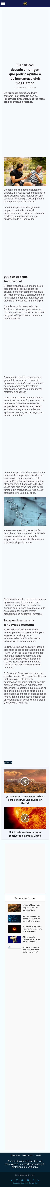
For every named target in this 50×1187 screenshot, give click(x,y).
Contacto (16, 1183)
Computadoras (27, 1155)
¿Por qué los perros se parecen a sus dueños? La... (31, 907)
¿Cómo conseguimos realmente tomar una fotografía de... (32, 928)
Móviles (38, 1155)
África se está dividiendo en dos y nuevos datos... (31, 939)
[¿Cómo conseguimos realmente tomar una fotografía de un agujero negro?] (15, 929)
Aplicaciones (15, 1155)
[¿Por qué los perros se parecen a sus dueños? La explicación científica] (15, 908)
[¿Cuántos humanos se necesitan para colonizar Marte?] (15, 1046)
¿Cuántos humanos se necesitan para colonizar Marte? (31, 949)
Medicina (8, 762)
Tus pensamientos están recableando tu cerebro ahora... (31, 918)
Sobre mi (24, 1183)
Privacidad (33, 1183)
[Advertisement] (25, 35)
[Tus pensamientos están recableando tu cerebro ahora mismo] (15, 919)
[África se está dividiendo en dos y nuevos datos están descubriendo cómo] (15, 939)
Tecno (33, 87)
